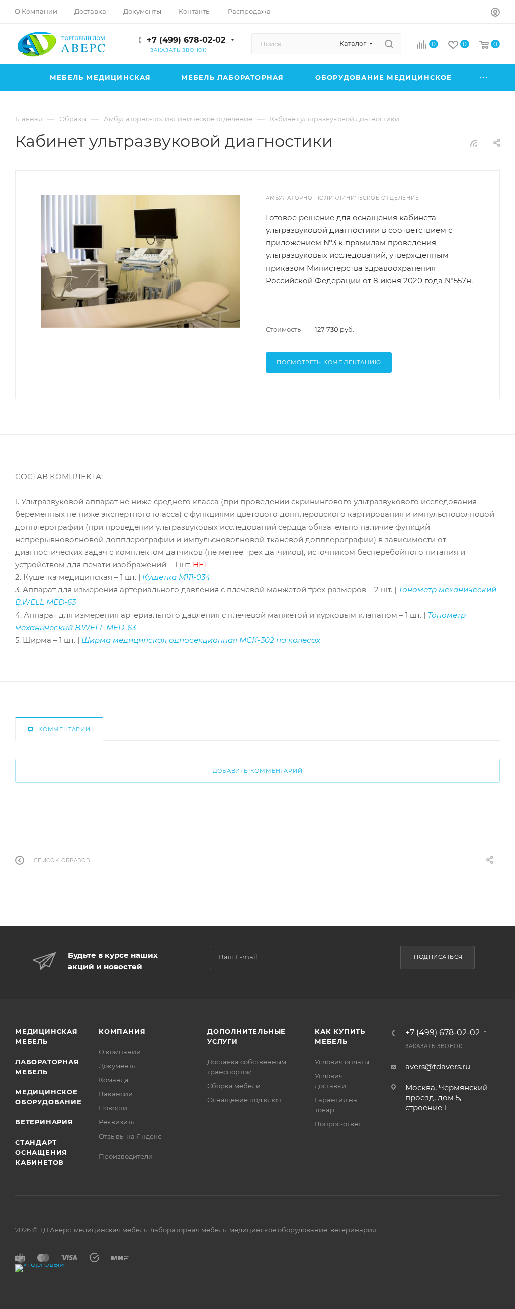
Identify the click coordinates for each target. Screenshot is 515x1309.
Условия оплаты (342, 1062)
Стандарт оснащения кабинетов (41, 1152)
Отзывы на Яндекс (130, 1136)
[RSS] (473, 143)
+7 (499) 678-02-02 (186, 40)
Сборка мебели (234, 1086)
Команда (114, 1080)
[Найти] (389, 43)
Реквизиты (117, 1122)
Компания (122, 1031)
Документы (118, 1066)
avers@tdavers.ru (437, 1066)
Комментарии (64, 729)
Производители (126, 1156)
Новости (113, 1108)
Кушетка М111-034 (176, 577)
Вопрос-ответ (338, 1124)
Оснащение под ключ (244, 1100)
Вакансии (116, 1094)
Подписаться (438, 957)
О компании (120, 1052)
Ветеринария (44, 1122)
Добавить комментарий (258, 770)
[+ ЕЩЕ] (484, 77)
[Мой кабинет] (495, 13)
